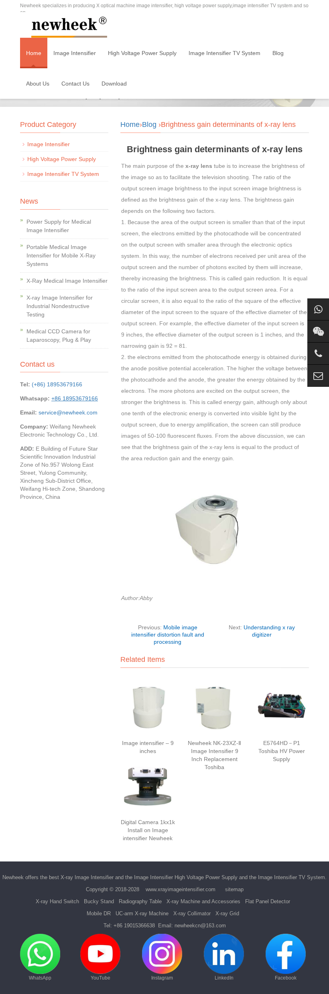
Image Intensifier (74, 53)
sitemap (234, 889)
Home (33, 53)
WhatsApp (40, 978)
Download (114, 83)
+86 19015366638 (134, 926)
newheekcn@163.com (200, 926)
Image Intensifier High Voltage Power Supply (186, 877)
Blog (278, 53)
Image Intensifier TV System (224, 53)
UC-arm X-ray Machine (142, 913)
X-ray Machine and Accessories (203, 901)
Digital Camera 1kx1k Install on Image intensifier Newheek (148, 830)
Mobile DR (99, 913)
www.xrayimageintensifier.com (180, 889)
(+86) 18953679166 (57, 384)
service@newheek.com (68, 412)
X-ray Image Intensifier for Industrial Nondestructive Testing (59, 306)
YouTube (100, 978)
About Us (37, 83)
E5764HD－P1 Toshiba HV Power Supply (281, 751)
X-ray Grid (227, 913)
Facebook (286, 978)
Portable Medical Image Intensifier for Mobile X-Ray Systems (60, 255)
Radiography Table (140, 901)
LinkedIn (224, 978)
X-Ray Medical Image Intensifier (67, 281)
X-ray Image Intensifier (87, 877)
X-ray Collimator (192, 913)
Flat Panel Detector (267, 901)
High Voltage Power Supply (142, 53)
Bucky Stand (99, 901)
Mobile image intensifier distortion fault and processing (167, 634)
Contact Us (75, 83)
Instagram (162, 978)
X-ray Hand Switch (57, 901)
